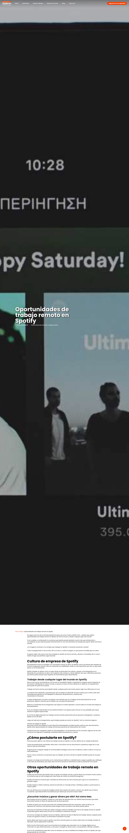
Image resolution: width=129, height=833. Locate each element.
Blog (21, 631)
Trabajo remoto (53, 325)
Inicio (17, 631)
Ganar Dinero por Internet (39, 325)
